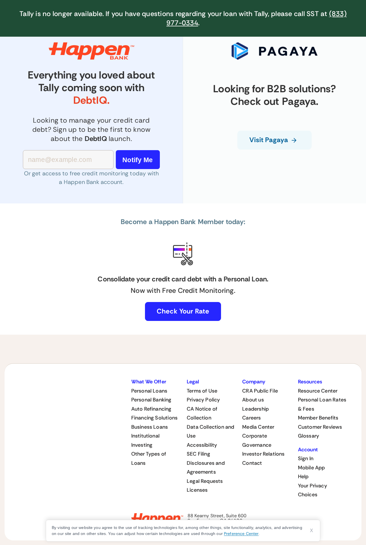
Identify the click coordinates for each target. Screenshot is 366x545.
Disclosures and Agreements (206, 468)
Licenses (197, 490)
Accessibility (202, 445)
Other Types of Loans (148, 458)
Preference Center (241, 533)
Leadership (255, 408)
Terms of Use (202, 390)
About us (253, 399)
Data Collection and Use (210, 432)
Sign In (305, 458)
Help (303, 476)
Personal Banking (151, 399)
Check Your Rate (183, 311)
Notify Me (137, 160)
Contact (252, 463)
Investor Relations (263, 453)
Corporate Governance (256, 440)
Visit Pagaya (268, 140)
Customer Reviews (320, 427)
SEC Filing (198, 453)
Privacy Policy (203, 399)
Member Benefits (318, 417)
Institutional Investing (145, 440)
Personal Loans (149, 390)
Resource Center (318, 390)
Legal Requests (205, 481)
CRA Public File (260, 390)
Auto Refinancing (151, 408)
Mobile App (311, 467)
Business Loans (149, 427)
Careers (251, 417)
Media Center (258, 427)
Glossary (308, 435)
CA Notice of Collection (202, 413)
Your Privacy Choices (312, 490)
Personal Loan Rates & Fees (322, 404)
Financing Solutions (154, 417)
